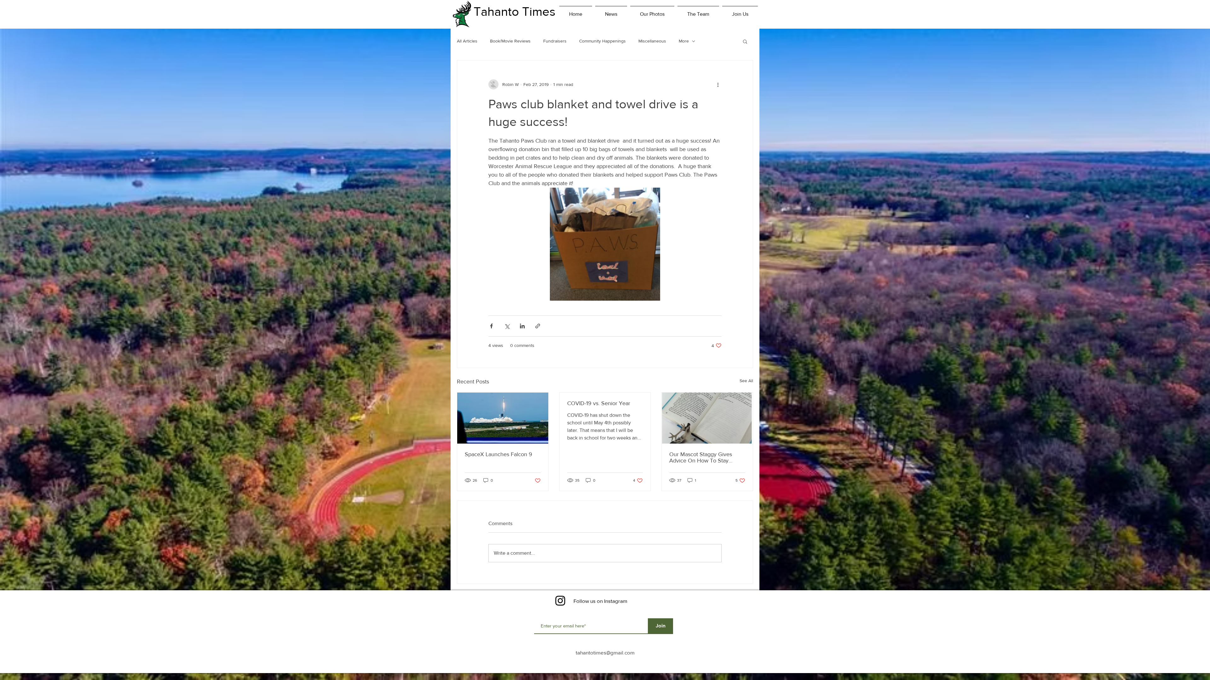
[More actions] (718, 84)
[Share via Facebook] (491, 326)
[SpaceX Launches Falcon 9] (502, 418)
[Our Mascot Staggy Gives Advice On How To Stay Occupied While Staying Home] (707, 418)
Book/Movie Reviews (510, 40)
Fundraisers (555, 40)
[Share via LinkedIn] (522, 326)
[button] (745, 41)
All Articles (467, 40)
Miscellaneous (652, 40)
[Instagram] (560, 600)
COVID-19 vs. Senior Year (598, 403)
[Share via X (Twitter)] (507, 326)
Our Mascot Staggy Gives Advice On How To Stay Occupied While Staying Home (700, 457)
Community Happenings (602, 40)
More (684, 40)
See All (746, 380)
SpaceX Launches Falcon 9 (498, 454)
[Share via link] (538, 326)
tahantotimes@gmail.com (605, 652)
